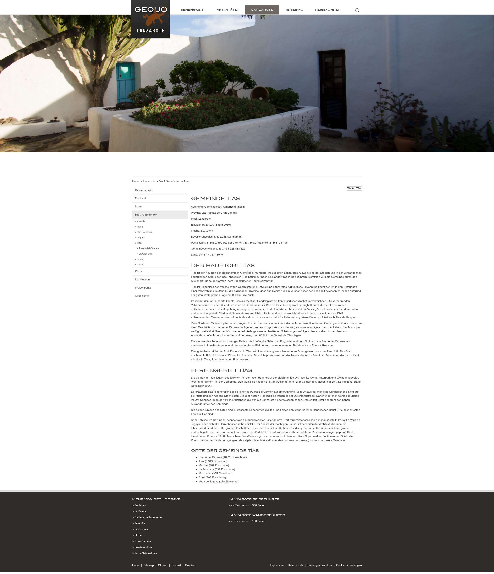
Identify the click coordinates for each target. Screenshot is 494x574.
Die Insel (140, 198)
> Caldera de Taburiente (147, 517)
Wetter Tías (354, 188)
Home (136, 181)
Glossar (162, 565)
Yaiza (140, 264)
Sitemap (149, 565)
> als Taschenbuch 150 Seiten (247, 521)
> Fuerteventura (142, 547)
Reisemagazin (143, 190)
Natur (138, 206)
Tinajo (140, 259)
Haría (140, 226)
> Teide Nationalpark (144, 553)
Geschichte (142, 295)
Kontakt (176, 565)
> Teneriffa (138, 523)
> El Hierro (138, 535)
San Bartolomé (145, 232)
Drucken (190, 565)
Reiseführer (327, 9)
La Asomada (145, 253)
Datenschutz (295, 565)
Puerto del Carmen (149, 248)
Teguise (141, 237)
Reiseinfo (294, 9)
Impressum (277, 565)
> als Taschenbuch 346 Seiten (247, 505)
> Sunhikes (139, 505)
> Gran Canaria (141, 541)
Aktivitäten (228, 9)
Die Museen (142, 279)
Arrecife (141, 221)
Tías (139, 243)
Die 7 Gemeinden (169, 181)
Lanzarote (262, 9)
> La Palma (139, 511)
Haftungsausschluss (319, 565)
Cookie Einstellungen (349, 565)
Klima (138, 271)
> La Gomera (140, 529)
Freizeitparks (143, 287)
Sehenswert (193, 9)
